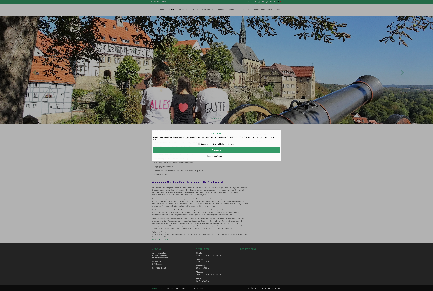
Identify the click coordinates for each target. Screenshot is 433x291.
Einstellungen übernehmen (216, 156)
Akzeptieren (216, 150)
